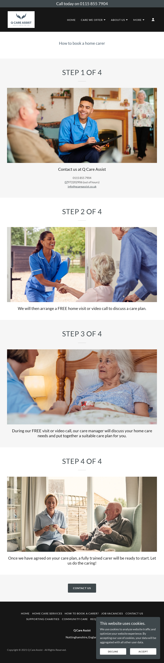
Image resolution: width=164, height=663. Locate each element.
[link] (21, 19)
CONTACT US (82, 588)
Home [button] (25, 613)
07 (66, 182)
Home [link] (71, 19)
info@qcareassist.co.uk (82, 186)
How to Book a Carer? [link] (82, 613)
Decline (113, 651)
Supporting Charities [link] (42, 619)
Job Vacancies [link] (112, 613)
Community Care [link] (75, 619)
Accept (143, 651)
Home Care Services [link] (47, 613)
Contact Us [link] (134, 613)
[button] (93, 20)
